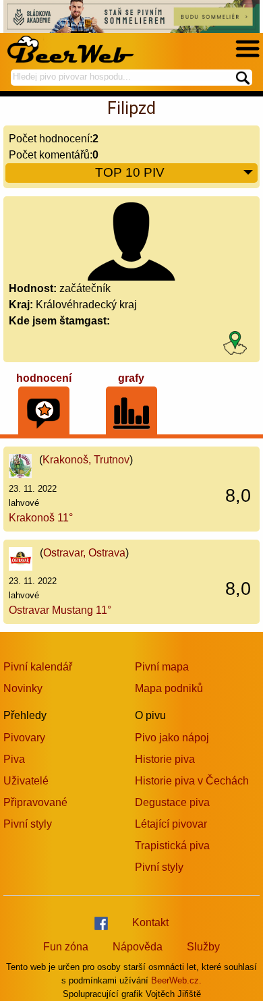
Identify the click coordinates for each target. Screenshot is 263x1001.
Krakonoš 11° (41, 517)
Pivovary (24, 737)
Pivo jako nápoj (172, 737)
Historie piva (165, 759)
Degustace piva (172, 802)
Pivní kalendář (37, 667)
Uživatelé (26, 780)
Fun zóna (65, 946)
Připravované (35, 802)
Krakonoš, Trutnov (85, 459)
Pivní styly (27, 824)
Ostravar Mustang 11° (60, 610)
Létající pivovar (171, 824)
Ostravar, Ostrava (84, 553)
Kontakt (150, 922)
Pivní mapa (162, 667)
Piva (14, 759)
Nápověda (138, 946)
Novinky (22, 688)
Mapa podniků (169, 688)
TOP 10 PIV (130, 172)
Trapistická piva (172, 845)
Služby (203, 946)
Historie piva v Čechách (192, 780)
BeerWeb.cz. (176, 980)
